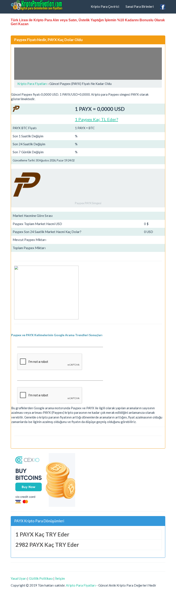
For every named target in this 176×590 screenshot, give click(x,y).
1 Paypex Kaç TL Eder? (96, 119)
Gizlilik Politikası (41, 578)
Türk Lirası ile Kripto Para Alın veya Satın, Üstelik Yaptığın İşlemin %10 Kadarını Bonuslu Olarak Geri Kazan (88, 22)
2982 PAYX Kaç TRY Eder (47, 544)
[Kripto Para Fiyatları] (37, 5)
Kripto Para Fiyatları (81, 585)
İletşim (60, 578)
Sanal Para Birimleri (140, 6)
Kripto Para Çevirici (105, 6)
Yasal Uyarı (19, 578)
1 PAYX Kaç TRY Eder (42, 534)
